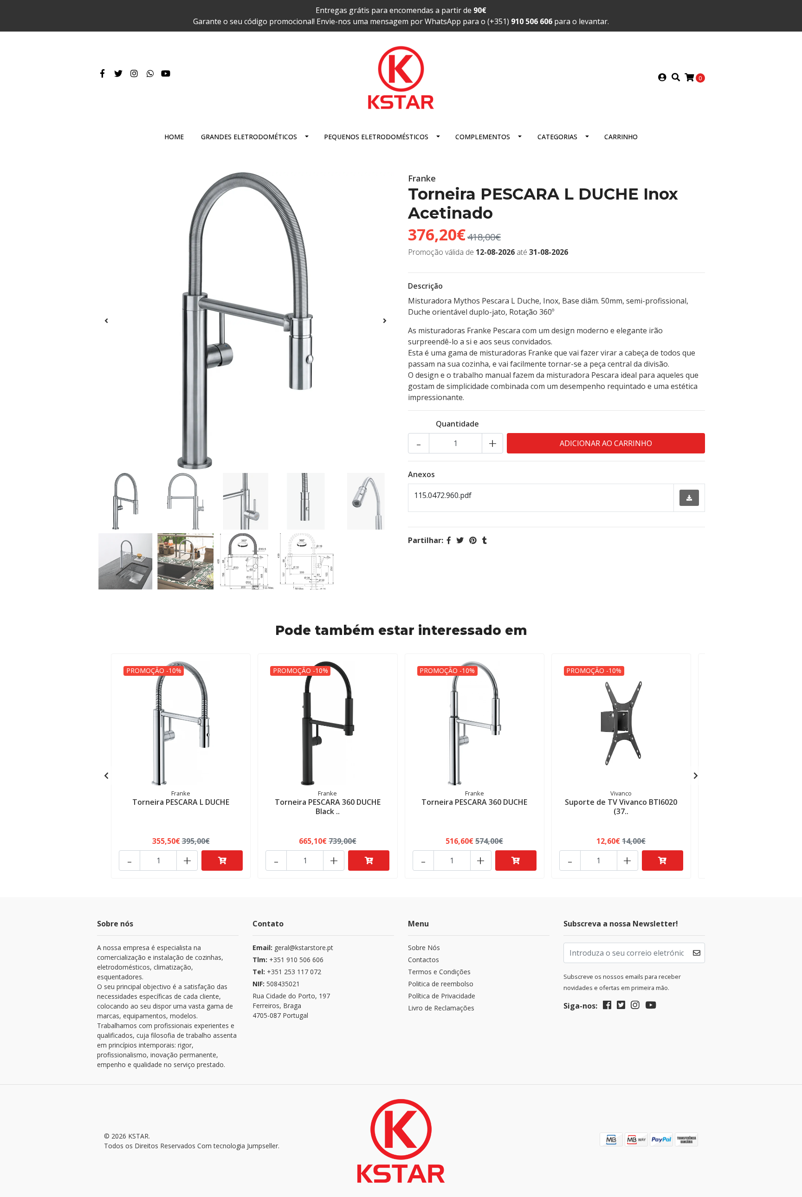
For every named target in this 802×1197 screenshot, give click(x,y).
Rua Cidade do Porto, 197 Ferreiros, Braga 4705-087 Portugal (291, 1005)
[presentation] (106, 320)
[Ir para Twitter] (118, 74)
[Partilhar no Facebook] (449, 540)
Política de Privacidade (441, 995)
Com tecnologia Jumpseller (237, 1145)
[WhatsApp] (150, 74)
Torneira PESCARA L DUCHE (180, 802)
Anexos (421, 474)
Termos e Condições (439, 971)
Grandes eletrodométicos (249, 136)
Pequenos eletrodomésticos (376, 136)
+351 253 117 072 (286, 971)
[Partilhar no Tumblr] (484, 540)
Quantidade (457, 424)
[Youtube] (165, 74)
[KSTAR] (401, 76)
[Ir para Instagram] (134, 74)
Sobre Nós (424, 947)
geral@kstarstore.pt (292, 947)
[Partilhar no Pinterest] (473, 540)
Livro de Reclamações (441, 1007)
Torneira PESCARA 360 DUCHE (474, 802)
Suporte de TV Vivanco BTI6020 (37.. (621, 806)
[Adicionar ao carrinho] (222, 860)
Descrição (425, 286)
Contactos (423, 959)
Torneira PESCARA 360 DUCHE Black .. (328, 806)
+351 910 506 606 (287, 959)
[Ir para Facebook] (102, 74)
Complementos (482, 136)
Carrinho (621, 136)
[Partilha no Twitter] (460, 540)
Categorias (557, 136)
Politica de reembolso (440, 983)
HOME (174, 136)
